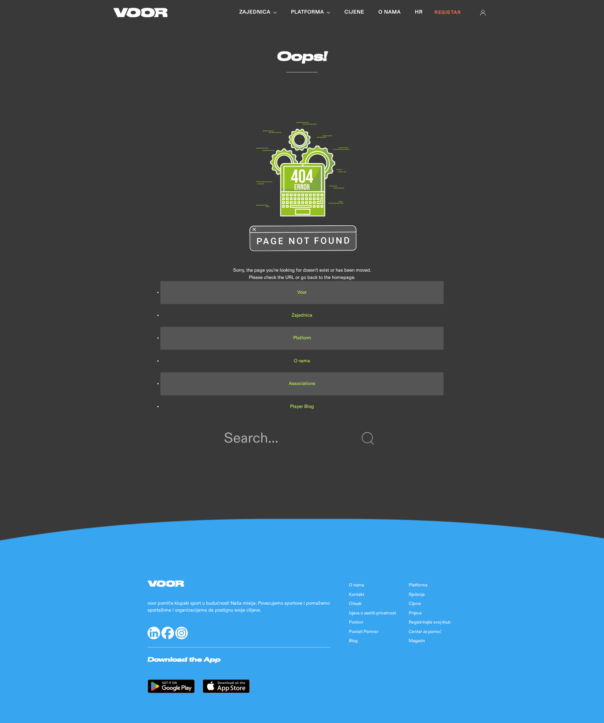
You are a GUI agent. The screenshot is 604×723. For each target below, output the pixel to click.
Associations (302, 383)
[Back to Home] (140, 12)
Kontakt (356, 594)
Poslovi (356, 622)
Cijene (354, 12)
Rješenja (417, 594)
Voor (302, 292)
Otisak (355, 604)
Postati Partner (363, 632)
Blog (353, 641)
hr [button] (419, 12)
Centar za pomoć (425, 632)
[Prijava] (483, 12)
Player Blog (302, 406)
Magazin (417, 641)
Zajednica (255, 12)
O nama (389, 12)
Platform (302, 338)
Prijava (415, 613)
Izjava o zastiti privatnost (372, 613)
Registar (447, 12)
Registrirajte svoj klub (429, 622)
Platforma (307, 12)
